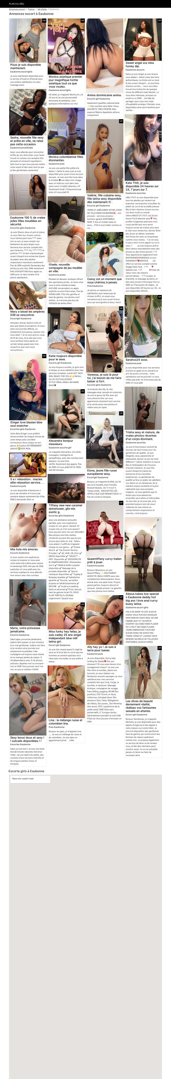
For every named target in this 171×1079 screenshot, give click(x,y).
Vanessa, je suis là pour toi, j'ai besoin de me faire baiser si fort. (104, 378)
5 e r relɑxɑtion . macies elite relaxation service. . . (27, 480)
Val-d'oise (42, 9)
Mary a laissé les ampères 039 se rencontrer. (27, 313)
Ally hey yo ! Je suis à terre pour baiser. (101, 648)
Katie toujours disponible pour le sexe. (65, 357)
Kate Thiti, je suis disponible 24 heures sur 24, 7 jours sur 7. (142, 186)
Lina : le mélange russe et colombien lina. (65, 721)
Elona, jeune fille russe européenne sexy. (102, 472)
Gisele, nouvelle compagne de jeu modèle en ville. (65, 268)
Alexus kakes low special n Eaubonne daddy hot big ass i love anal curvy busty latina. (142, 599)
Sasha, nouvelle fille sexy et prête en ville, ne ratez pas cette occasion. (27, 141)
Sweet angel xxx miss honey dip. (140, 64)
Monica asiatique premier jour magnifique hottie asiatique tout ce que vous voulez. (65, 81)
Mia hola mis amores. (24, 549)
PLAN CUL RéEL (16, 4)
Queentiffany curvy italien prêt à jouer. (104, 560)
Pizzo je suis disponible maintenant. (25, 66)
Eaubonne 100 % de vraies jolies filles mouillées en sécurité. (27, 221)
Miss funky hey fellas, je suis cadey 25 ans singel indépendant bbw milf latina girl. (65, 636)
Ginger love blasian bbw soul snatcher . (26, 424)
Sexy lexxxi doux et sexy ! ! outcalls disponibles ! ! (27, 739)
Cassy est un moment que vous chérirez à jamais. (104, 280)
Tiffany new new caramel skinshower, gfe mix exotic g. (65, 509)
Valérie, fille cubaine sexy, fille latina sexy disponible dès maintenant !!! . (104, 199)
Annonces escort (17, 9)
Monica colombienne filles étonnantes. (66, 158)
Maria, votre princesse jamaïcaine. (25, 629)
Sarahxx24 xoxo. (137, 359)
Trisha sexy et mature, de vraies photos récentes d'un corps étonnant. (143, 436)
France (31, 9)
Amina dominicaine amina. (104, 95)
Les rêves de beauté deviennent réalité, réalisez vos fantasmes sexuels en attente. (141, 706)
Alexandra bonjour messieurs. (61, 442)
